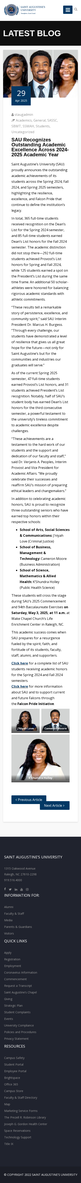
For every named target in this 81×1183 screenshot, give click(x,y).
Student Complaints (17, 1012)
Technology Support (17, 1137)
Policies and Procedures (20, 1032)
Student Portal (13, 1064)
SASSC (52, 120)
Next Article (53, 805)
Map (7, 1104)
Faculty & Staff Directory (20, 1097)
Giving (8, 999)
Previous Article (30, 799)
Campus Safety (14, 1058)
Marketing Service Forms (21, 1111)
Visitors (9, 933)
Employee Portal (15, 1071)
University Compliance (19, 1025)
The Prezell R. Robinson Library (25, 1117)
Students (43, 126)
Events (8, 1019)
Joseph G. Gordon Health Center (25, 1124)
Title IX (8, 1144)
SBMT (16, 126)
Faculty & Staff (14, 913)
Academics (24, 120)
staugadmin (24, 114)
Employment (12, 966)
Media (8, 920)
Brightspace (12, 1078)
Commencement (15, 979)
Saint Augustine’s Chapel (20, 992)
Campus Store (13, 1091)
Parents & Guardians (18, 927)
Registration (12, 959)
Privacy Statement (16, 1039)
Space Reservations (17, 1131)
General (39, 120)
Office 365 (11, 1084)
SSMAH (28, 126)
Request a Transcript (18, 986)
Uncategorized (22, 132)
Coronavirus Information (20, 972)
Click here (19, 663)
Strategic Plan (13, 1005)
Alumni (8, 907)
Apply (7, 953)
